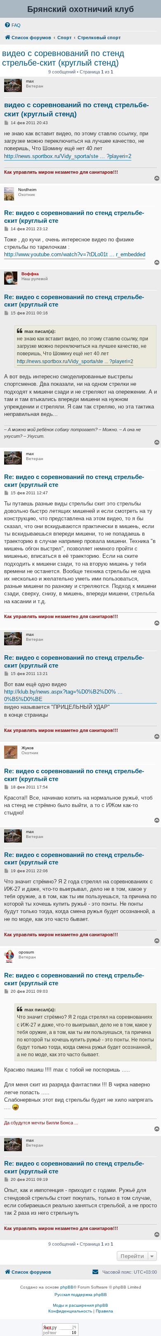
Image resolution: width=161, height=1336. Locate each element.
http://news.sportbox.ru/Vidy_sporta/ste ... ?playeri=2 (67, 156)
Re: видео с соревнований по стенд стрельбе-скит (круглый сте (74, 216)
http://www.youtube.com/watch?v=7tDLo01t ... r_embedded (74, 254)
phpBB (66, 1287)
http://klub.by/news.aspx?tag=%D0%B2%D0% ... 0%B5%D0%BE (63, 695)
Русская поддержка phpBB (80, 1294)
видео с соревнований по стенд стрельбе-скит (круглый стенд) (63, 58)
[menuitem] (12, 25)
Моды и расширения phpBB (80, 1305)
